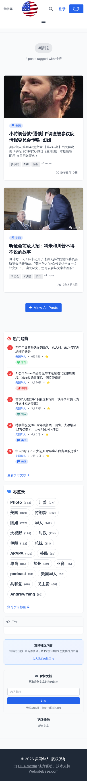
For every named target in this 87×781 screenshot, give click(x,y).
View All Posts (46, 307)
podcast (21, 573)
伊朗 (18, 543)
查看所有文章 (16, 475)
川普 (47, 502)
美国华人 (52, 573)
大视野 (20, 533)
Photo (20, 502)
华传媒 (8, 9)
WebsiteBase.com (43, 771)
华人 (43, 522)
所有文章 (43, 725)
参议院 (15, 164)
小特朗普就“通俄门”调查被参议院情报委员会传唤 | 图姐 (41, 136)
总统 (43, 543)
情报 (36, 164)
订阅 (43, 700)
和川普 (27, 276)
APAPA (21, 553)
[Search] (51, 9)
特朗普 (45, 512)
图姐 (26, 164)
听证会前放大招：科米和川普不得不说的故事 (42, 248)
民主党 (47, 584)
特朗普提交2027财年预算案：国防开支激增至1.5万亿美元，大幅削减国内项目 (45, 427)
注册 (76, 9)
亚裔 (64, 563)
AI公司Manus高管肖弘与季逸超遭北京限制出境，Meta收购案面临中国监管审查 (45, 375)
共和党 (20, 584)
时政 (47, 533)
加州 (41, 563)
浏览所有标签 (16, 607)
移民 (48, 553)
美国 (18, 512)
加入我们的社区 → (43, 658)
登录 (62, 9)
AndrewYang (26, 594)
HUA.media (27, 766)
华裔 (18, 563)
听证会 (15, 276)
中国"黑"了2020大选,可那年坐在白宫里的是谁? (46, 451)
